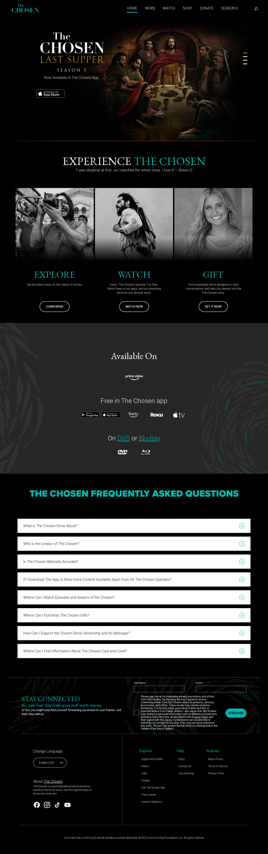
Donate (145, 780)
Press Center (148, 794)
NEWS (150, 8)
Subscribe (236, 713)
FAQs (181, 759)
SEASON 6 (229, 8)
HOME (132, 8)
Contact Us (184, 766)
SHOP (187, 8)
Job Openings (186, 773)
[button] (134, 526)
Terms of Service (218, 766)
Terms (168, 719)
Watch (145, 766)
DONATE (206, 8)
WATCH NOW (134, 306)
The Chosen (53, 781)
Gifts (144, 773)
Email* (199, 683)
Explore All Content (152, 759)
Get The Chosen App (153, 787)
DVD (123, 438)
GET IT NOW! (213, 306)
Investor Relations (151, 801)
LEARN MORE (54, 306)
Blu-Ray (149, 438)
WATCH (169, 8)
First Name (139, 683)
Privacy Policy (200, 716)
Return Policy (215, 759)
